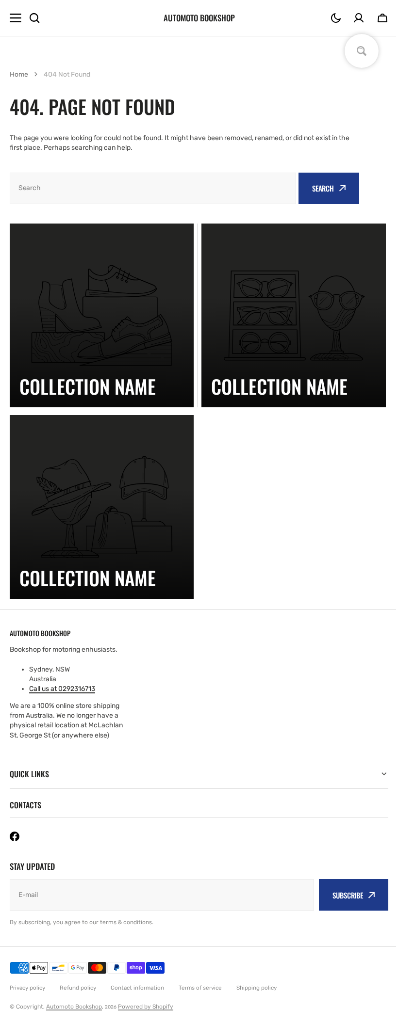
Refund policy (78, 987)
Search (323, 188)
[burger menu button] (15, 18)
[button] (336, 18)
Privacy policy (27, 987)
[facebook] (14, 836)
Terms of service (200, 987)
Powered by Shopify (145, 1006)
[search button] (34, 18)
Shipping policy (256, 987)
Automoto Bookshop (74, 1006)
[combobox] (153, 188)
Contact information (137, 987)
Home (19, 74)
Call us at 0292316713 (62, 689)
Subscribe (340, 895)
